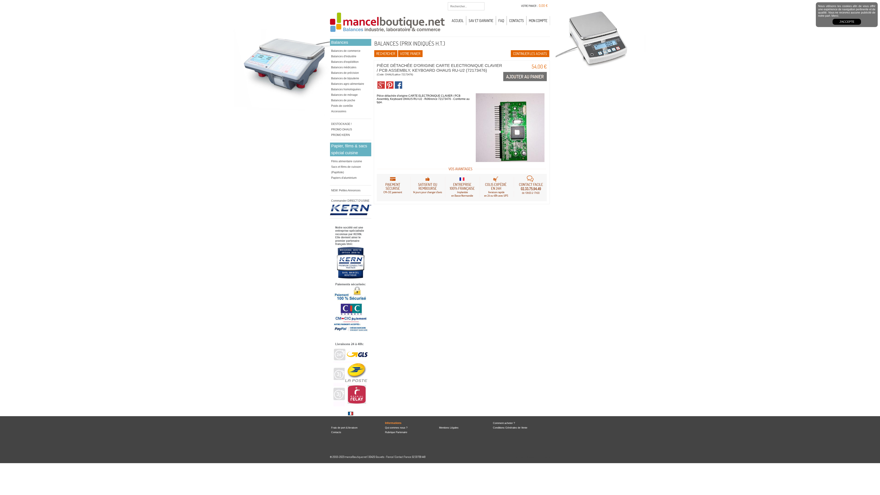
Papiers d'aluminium (344, 177)
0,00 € (543, 5)
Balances (339, 42)
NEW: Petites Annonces (345, 190)
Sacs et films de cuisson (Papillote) (346, 169)
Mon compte (538, 20)
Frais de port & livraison (344, 427)
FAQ (501, 20)
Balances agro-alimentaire (347, 83)
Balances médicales (343, 67)
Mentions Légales (449, 427)
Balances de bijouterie (345, 78)
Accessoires (338, 111)
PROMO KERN (340, 135)
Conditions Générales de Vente (510, 427)
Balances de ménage (344, 94)
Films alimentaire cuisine (346, 161)
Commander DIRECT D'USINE (350, 200)
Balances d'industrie (343, 56)
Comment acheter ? (504, 423)
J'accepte (846, 21)
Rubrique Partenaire (396, 432)
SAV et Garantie (481, 20)
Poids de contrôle (342, 105)
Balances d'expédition (345, 61)
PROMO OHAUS (341, 129)
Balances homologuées (346, 89)
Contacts (516, 20)
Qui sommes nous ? (396, 427)
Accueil (458, 20)
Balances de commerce (345, 50)
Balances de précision (345, 72)
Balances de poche (343, 100)
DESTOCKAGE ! (341, 124)
